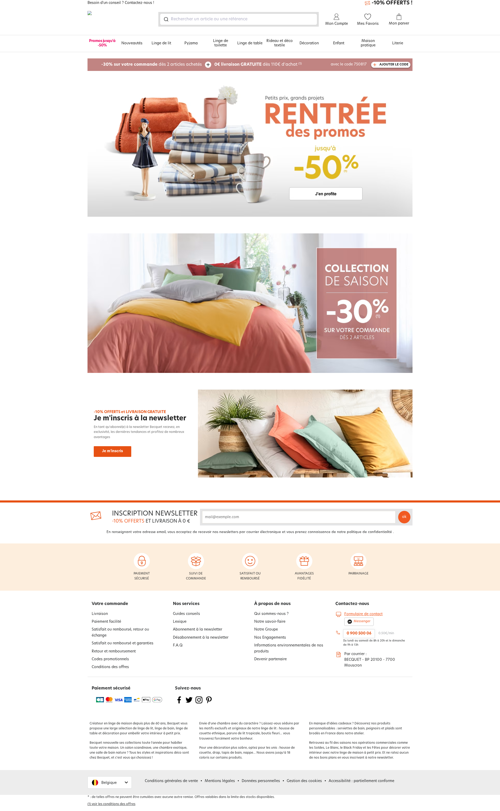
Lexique (179, 622)
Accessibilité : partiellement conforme (361, 781)
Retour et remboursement (114, 651)
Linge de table (249, 43)
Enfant (338, 43)
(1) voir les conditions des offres (111, 804)
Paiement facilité (106, 622)
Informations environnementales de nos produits (288, 648)
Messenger (362, 621)
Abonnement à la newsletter (197, 630)
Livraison (100, 614)
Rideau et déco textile (279, 43)
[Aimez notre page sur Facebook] (179, 703)
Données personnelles (261, 781)
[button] (110, 782)
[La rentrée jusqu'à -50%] (250, 147)
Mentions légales (220, 781)
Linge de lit (161, 43)
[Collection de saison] (250, 303)
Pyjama (191, 43)
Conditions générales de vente (171, 781)
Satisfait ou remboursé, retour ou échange (120, 632)
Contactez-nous (352, 604)
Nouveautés (131, 43)
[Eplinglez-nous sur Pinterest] (209, 703)
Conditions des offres (110, 667)
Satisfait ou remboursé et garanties (122, 643)
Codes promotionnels (110, 659)
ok (404, 517)
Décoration (309, 43)
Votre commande (110, 604)
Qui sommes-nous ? (271, 614)
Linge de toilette (220, 43)
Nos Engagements (270, 638)
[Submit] (166, 19)
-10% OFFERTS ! (392, 3)
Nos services (186, 604)
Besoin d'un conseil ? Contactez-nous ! (121, 3)
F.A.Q (178, 645)
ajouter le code (393, 64)
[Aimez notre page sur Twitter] (189, 703)
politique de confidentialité (369, 532)
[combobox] (238, 19)
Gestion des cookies (304, 781)
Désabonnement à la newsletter (200, 638)
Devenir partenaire (270, 659)
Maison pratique (368, 43)
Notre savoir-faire (269, 622)
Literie (397, 43)
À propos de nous (272, 604)
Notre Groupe (266, 630)
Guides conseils (186, 614)
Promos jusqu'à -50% (102, 43)
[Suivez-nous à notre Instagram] (199, 703)
